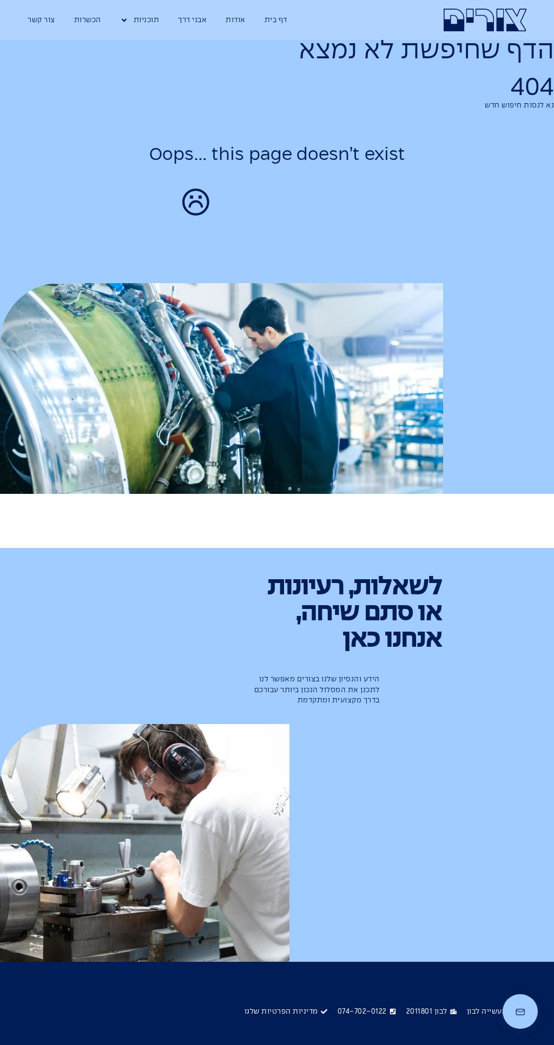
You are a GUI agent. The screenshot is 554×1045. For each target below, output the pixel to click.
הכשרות (87, 20)
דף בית (276, 20)
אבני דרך (192, 20)
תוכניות (147, 20)
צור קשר (41, 20)
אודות (236, 20)
